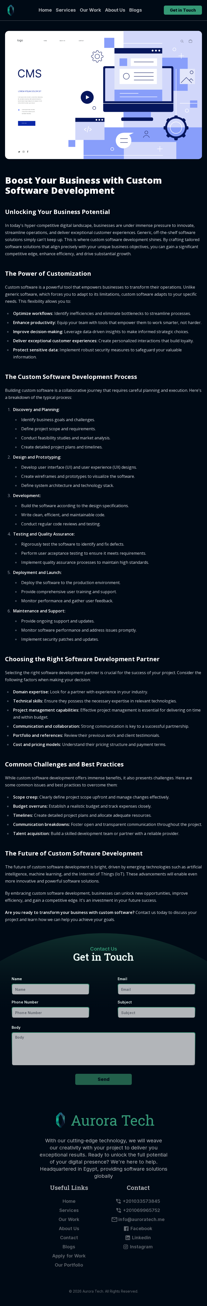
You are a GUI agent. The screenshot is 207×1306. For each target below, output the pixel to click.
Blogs (135, 10)
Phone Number (25, 1002)
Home (45, 10)
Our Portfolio (69, 1265)
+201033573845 (141, 1201)
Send (104, 1079)
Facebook (141, 1228)
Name (17, 979)
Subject (125, 1002)
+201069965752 (141, 1210)
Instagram (141, 1246)
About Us (115, 10)
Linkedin (141, 1237)
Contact (69, 1237)
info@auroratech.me (141, 1219)
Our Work (90, 10)
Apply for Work (69, 1255)
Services (66, 10)
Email (122, 979)
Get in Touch (183, 10)
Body (16, 1027)
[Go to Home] (11, 10)
